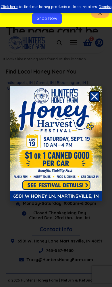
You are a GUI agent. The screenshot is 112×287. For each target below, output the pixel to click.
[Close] (100, 13)
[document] (56, 143)
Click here (9, 6)
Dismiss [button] (105, 6)
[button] (94, 96)
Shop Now (47, 18)
